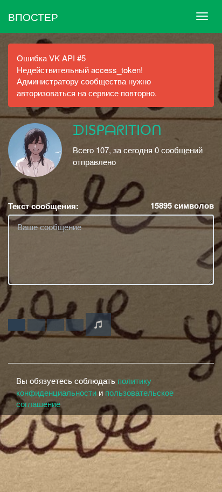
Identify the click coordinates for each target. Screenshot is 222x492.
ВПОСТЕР (33, 16)
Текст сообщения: (43, 206)
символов (182, 205)
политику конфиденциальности (83, 386)
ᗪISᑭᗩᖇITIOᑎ (117, 131)
